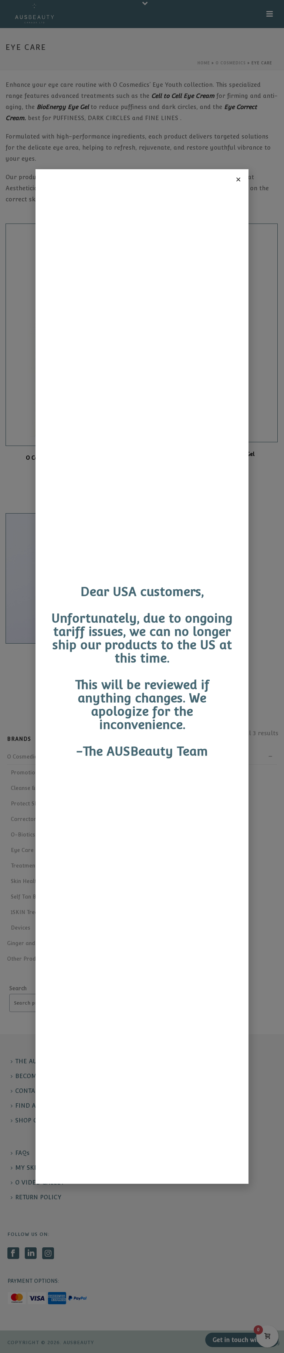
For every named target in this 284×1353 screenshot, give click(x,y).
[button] (238, 179)
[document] (142, 676)
